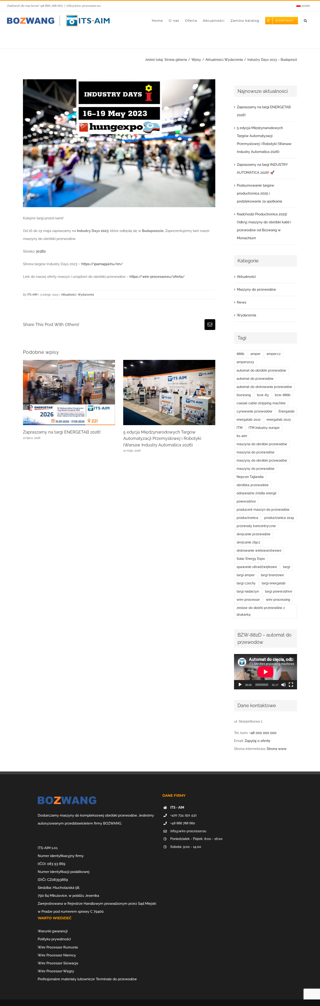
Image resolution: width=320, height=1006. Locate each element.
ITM (239, 428)
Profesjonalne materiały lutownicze (66, 979)
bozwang (244, 395)
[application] (265, 671)
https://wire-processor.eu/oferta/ (157, 277)
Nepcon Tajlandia (250, 477)
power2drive (246, 501)
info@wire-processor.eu (84, 5)
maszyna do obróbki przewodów (262, 444)
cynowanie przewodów (254, 411)
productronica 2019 (279, 518)
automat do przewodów (255, 378)
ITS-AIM (32, 294)
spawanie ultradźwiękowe (257, 567)
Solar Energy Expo (251, 559)
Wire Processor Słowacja (58, 963)
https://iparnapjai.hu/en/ (102, 264)
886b (240, 354)
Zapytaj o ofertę (257, 741)
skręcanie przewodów (254, 534)
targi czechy (246, 583)
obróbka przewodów (253, 485)
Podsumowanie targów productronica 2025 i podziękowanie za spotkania (259, 193)
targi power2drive (278, 591)
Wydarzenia (86, 294)
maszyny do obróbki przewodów (262, 460)
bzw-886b (282, 395)
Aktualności (68, 294)
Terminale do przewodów (116, 979)
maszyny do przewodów (256, 468)
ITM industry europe (264, 428)
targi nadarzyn (248, 591)
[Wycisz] (283, 684)
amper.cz (274, 354)
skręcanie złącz (248, 542)
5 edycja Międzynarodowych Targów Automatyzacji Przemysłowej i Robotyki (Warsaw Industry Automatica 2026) (162, 438)
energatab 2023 (279, 419)
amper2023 (245, 362)
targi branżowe (272, 575)
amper (255, 354)
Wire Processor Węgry (56, 971)
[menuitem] (303, 6)
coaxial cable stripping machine (261, 403)
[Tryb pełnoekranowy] (291, 684)
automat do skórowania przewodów (264, 387)
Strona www (277, 749)
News (241, 302)
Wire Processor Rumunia (58, 947)
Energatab (286, 411)
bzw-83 (263, 395)
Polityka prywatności (54, 939)
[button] (305, 20)
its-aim (242, 436)
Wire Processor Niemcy (57, 955)
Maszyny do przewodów (256, 289)
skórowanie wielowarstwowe (259, 550)
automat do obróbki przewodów (261, 370)
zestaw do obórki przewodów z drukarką (261, 611)
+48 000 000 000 (262, 733)
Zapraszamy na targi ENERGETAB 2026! (62, 432)
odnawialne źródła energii (256, 493)
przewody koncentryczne (256, 526)
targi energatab (274, 583)
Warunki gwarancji (52, 931)
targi (286, 567)
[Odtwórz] (240, 684)
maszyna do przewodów (256, 452)
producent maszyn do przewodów (263, 509)
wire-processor (248, 599)
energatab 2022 (248, 419)
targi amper (246, 575)
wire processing (278, 599)
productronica (247, 518)
